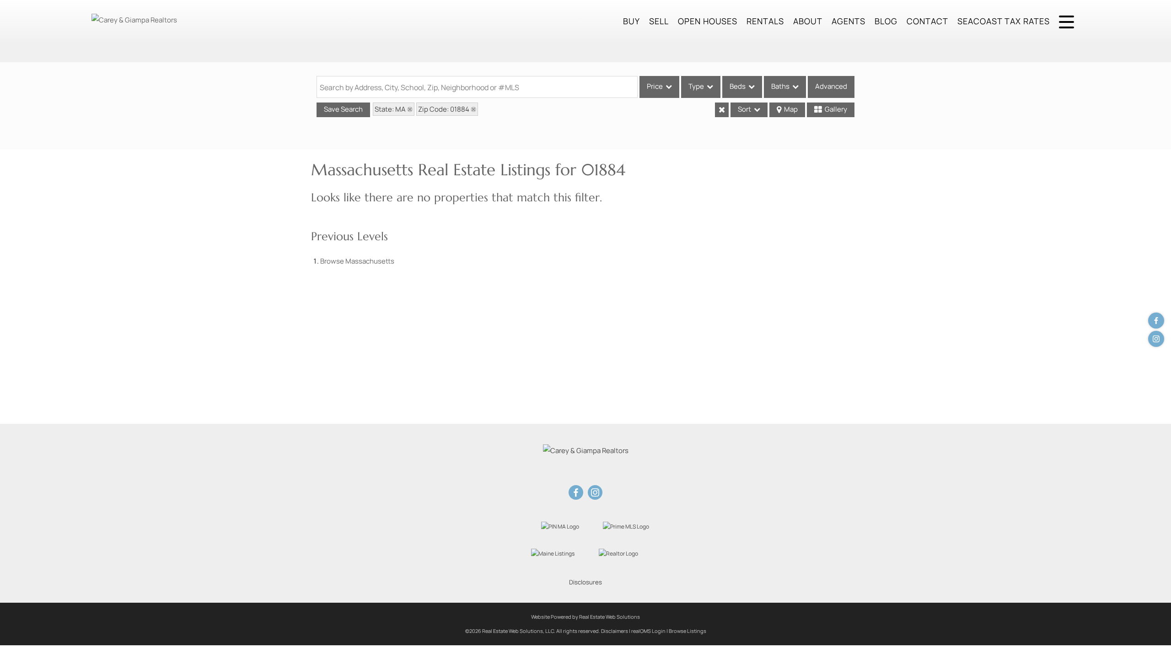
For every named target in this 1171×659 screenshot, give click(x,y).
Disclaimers (614, 630)
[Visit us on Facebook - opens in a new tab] (1156, 321)
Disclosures (585, 582)
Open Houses (707, 21)
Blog (886, 21)
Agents (848, 21)
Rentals (765, 21)
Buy (631, 21)
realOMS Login (648, 630)
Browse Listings (687, 630)
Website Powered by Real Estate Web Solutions (585, 616)
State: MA (390, 109)
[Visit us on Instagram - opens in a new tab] (1156, 339)
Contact (927, 21)
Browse (357, 261)
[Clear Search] (722, 110)
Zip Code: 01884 (443, 109)
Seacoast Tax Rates (1003, 21)
